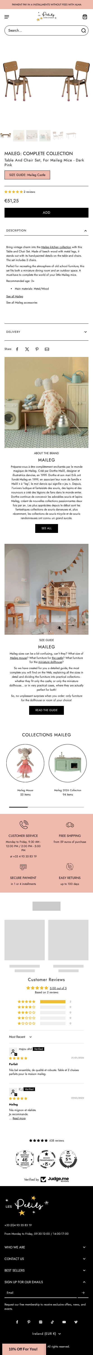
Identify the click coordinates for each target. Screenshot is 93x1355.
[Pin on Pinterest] (37, 349)
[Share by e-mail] (47, 349)
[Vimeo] (76, 1322)
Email (10, 1293)
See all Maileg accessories (21, 303)
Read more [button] (19, 1118)
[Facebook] (17, 1322)
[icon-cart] (83, 16)
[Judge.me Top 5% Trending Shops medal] (69, 1159)
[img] (18, 1058)
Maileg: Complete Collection (39, 153)
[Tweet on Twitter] (27, 349)
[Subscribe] (83, 1293)
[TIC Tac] (52, 1322)
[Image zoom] (46, 81)
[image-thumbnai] (5, 135)
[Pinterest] (29, 1322)
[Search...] (83, 30)
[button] (14, 192)
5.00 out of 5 (58, 988)
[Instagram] (41, 1322)
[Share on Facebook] (17, 349)
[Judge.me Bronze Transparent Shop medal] (26, 1159)
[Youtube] (64, 1322)
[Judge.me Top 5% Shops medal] (48, 1159)
